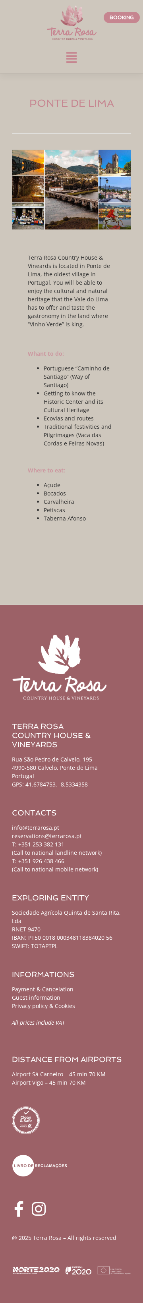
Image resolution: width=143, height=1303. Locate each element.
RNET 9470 (26, 929)
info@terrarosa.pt (35, 827)
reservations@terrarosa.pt (47, 836)
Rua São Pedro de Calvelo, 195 (52, 759)
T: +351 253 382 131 (38, 844)
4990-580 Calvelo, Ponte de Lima (55, 767)
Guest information (36, 997)
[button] (71, 57)
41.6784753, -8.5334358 (56, 784)
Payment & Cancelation (42, 989)
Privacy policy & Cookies (43, 1006)
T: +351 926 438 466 (38, 861)
